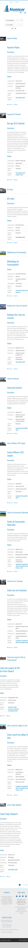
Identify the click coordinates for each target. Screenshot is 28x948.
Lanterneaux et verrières (7, 900)
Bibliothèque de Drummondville (16, 252)
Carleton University (13, 378)
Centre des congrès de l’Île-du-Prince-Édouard (16, 658)
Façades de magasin (7, 903)
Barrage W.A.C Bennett (14, 114)
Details (16, 104)
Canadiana (18, 428)
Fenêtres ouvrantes (6, 898)
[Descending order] (21, 20)
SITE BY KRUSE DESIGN (23, 940)
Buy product (10, 104)
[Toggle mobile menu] (25, 12)
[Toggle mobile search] (20, 12)
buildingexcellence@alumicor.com (9, 929)
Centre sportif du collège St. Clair (17, 725)
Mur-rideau (4, 896)
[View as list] (15, 28)
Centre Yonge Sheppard (14, 804)
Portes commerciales (6, 902)
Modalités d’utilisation (6, 932)
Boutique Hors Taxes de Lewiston (17, 305)
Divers (10, 904)
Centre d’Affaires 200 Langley (16, 443)
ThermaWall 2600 (23, 642)
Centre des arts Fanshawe (15, 581)
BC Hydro (10, 189)
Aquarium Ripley (12, 38)
